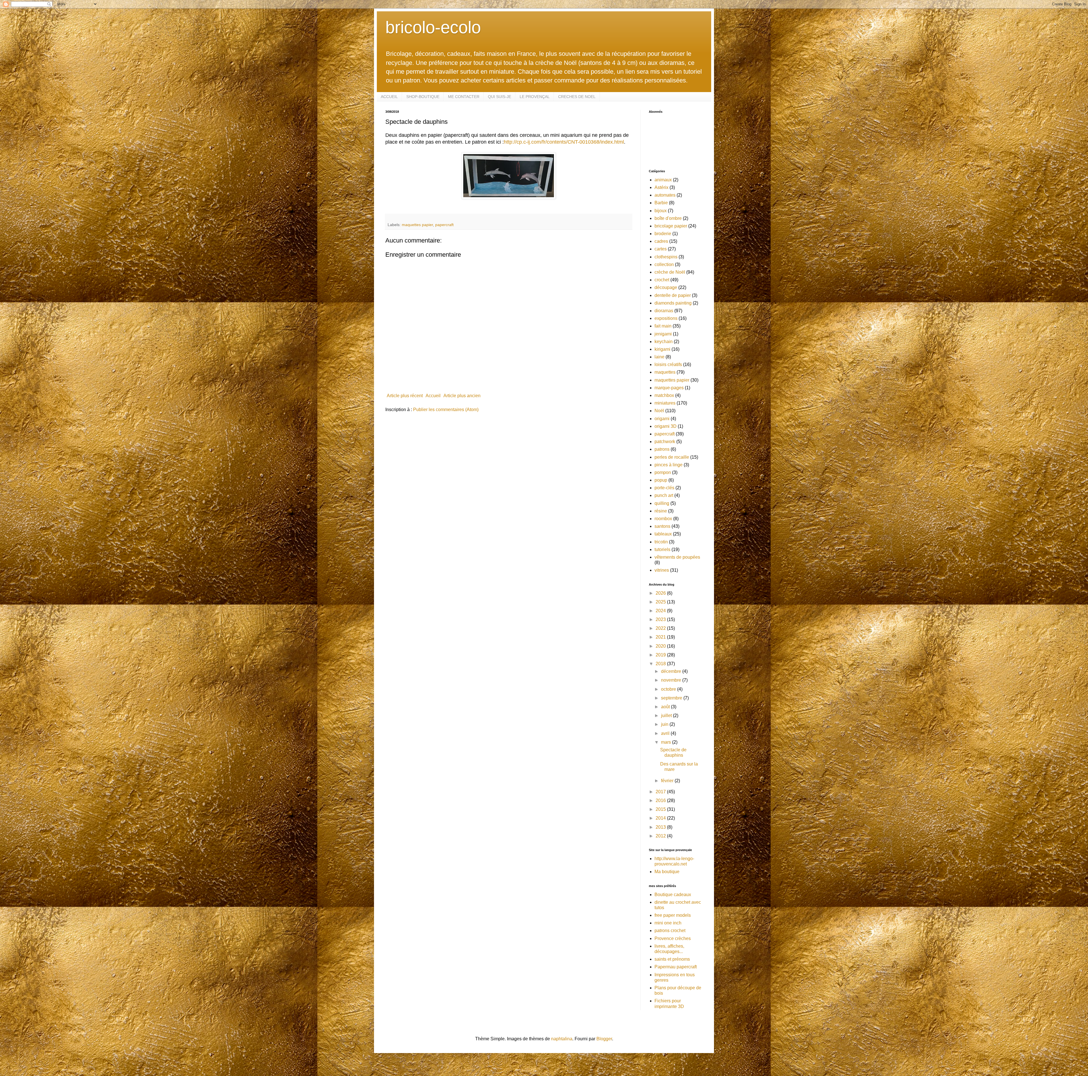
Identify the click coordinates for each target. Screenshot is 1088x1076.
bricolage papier (670, 226)
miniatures (664, 403)
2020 (661, 646)
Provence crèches (672, 938)
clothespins (665, 256)
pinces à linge (668, 464)
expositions (665, 318)
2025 (661, 601)
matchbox (664, 395)
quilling (661, 503)
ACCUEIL (389, 96)
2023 (661, 619)
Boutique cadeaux (672, 894)
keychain (663, 341)
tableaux (663, 533)
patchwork (664, 441)
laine (659, 356)
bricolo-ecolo (433, 27)
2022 (661, 628)
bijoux (660, 210)
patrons (662, 449)
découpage (665, 287)
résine (660, 511)
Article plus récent (405, 395)
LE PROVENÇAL (535, 96)
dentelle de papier (672, 295)
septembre (672, 698)
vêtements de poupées (677, 557)
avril (666, 733)
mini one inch (667, 922)
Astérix (661, 187)
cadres (661, 241)
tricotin (661, 541)
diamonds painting (673, 303)
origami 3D (665, 426)
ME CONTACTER (463, 96)
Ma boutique (666, 871)
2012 (661, 835)
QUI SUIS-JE (499, 96)
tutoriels (662, 549)
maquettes (664, 372)
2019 (661, 654)
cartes (660, 248)
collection (664, 264)
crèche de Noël (669, 272)
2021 (661, 637)
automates (664, 195)
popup (660, 480)
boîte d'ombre (668, 218)
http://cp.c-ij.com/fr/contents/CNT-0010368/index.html (564, 142)
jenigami (663, 333)
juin (665, 724)
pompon (662, 472)
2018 (661, 663)
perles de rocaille (671, 457)
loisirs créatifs (668, 364)
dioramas (663, 310)
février (668, 780)
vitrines (661, 570)
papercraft (444, 224)
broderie (662, 233)
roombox (663, 518)
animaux (663, 179)
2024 (661, 610)
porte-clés (664, 487)
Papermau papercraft (675, 966)
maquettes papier (417, 224)
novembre (671, 680)
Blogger (604, 1038)
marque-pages (669, 387)
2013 (661, 827)
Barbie (661, 202)
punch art (663, 495)
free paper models (672, 915)
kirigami (662, 349)
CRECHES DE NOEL (577, 96)
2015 (661, 809)
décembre (671, 671)
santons (662, 526)
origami (662, 418)
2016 (661, 800)
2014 (661, 818)
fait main (663, 326)
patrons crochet (669, 930)
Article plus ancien (462, 395)
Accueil (433, 395)
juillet (667, 715)
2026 (661, 593)
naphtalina (561, 1038)
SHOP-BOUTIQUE (422, 96)
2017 (661, 791)
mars (666, 742)
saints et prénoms (672, 959)
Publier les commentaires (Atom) (446, 409)
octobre (669, 689)
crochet (661, 279)
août (666, 706)
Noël (659, 410)
